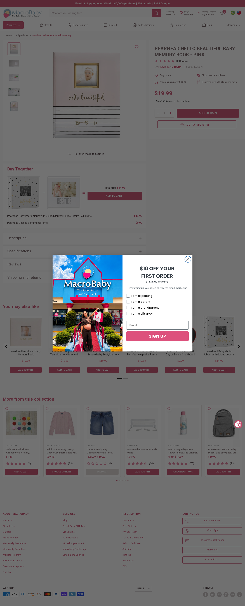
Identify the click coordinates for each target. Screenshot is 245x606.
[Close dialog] (188, 259)
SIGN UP (157, 336)
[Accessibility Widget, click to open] (238, 424)
